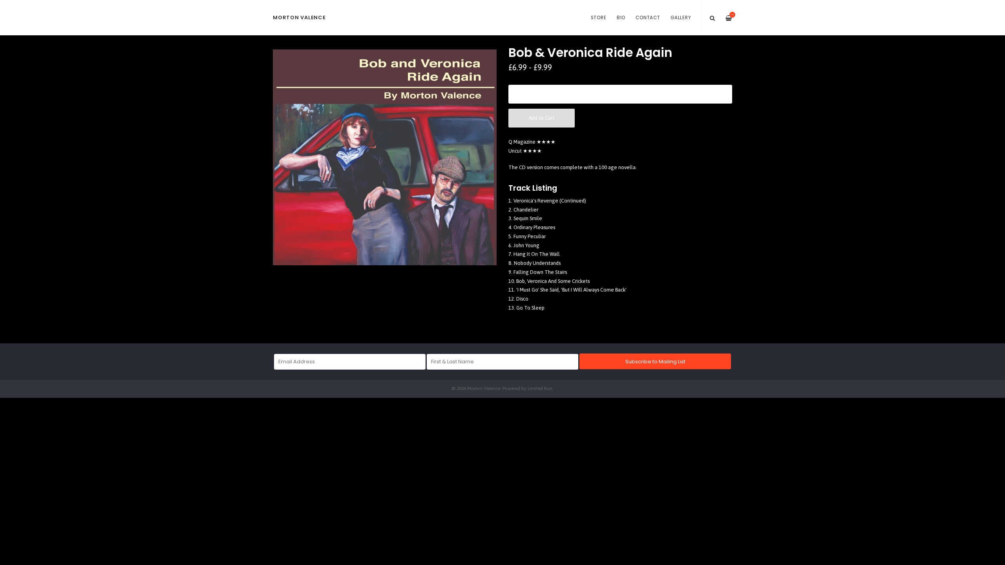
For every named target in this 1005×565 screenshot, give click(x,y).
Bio (621, 18)
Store (599, 18)
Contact (648, 18)
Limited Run (540, 388)
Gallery (681, 18)
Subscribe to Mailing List (655, 361)
